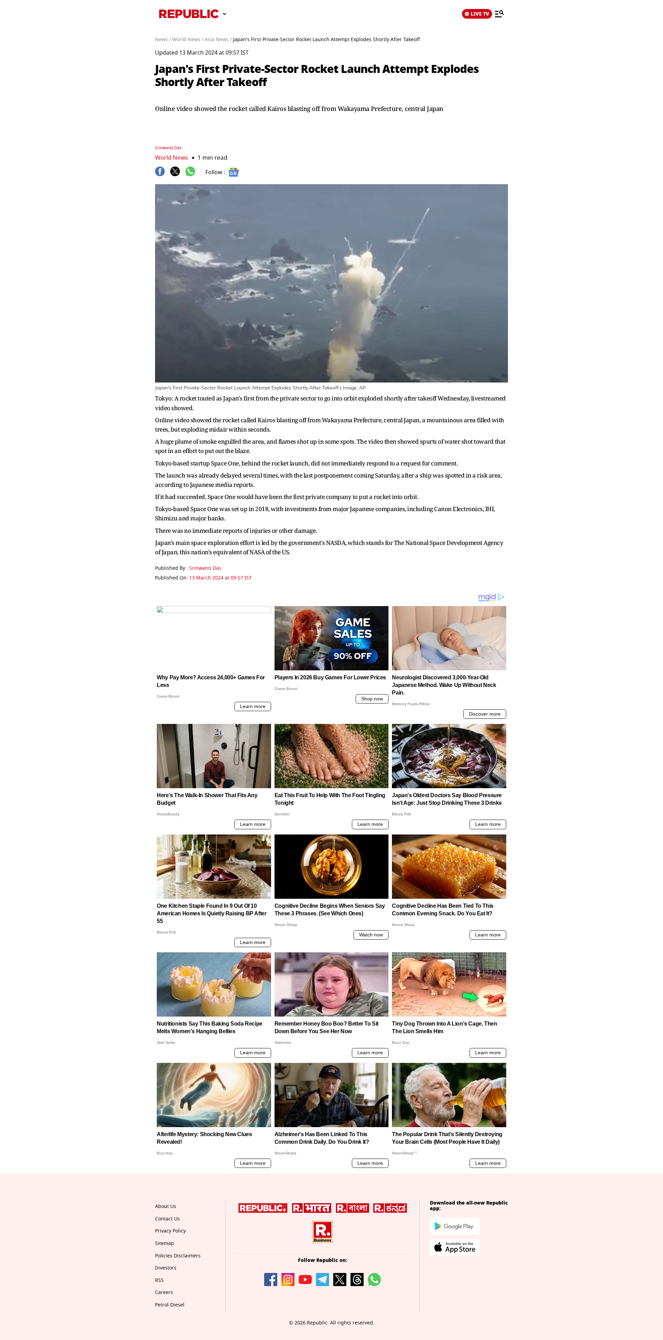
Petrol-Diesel (169, 1305)
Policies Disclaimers (178, 1255)
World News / (187, 39)
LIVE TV (480, 14)
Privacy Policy (170, 1231)
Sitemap (164, 1243)
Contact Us (167, 1219)
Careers (164, 1292)
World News (171, 157)
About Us (165, 1206)
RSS (159, 1280)
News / (163, 39)
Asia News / (218, 39)
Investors (165, 1268)
